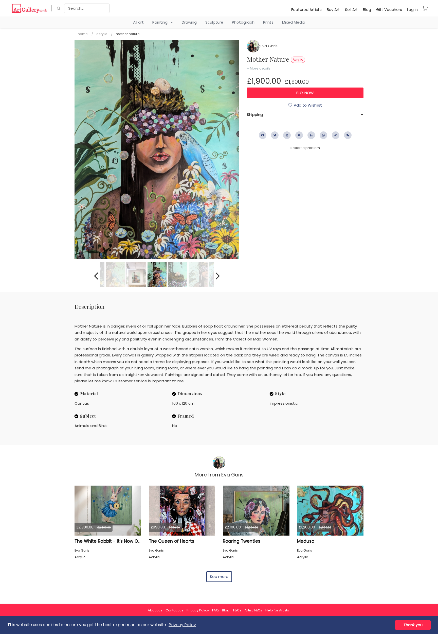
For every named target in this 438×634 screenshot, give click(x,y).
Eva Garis (269, 45)
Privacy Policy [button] (182, 625)
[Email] (299, 135)
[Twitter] (274, 135)
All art (138, 22)
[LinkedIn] (311, 135)
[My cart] (425, 9)
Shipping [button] (255, 114)
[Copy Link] (335, 135)
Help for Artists (277, 610)
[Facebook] (262, 135)
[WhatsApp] (323, 135)
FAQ (215, 610)
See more (219, 576)
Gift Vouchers (389, 9)
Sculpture (214, 22)
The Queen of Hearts (171, 541)
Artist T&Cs (253, 610)
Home (83, 34)
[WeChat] (347, 135)
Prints (268, 22)
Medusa (306, 541)
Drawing (189, 22)
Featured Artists (306, 9)
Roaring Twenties (241, 541)
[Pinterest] (287, 135)
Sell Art (351, 9)
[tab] (305, 115)
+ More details (258, 68)
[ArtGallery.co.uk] (29, 8)
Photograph (243, 22)
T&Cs (237, 610)
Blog (367, 9)
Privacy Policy (198, 610)
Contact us (174, 610)
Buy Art (333, 9)
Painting (161, 22)
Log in (412, 9)
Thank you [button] (413, 624)
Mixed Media (293, 22)
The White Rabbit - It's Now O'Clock (113, 541)
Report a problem (305, 147)
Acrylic (101, 34)
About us (155, 610)
